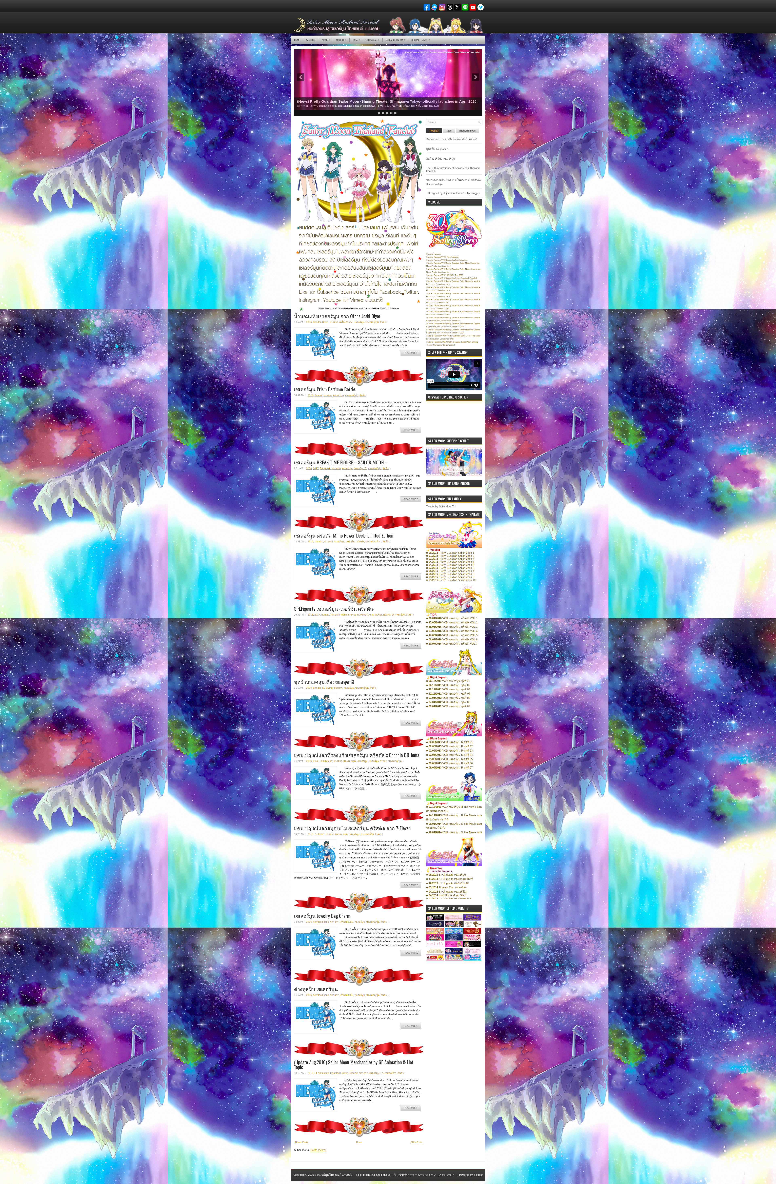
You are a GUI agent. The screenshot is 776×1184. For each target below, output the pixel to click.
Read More (411, 353)
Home (297, 40)
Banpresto (325, 468)
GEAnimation (321, 1073)
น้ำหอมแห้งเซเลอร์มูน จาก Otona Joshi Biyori (338, 315)
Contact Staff (420, 40)
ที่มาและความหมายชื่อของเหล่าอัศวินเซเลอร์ (451, 139)
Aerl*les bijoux (321, 921)
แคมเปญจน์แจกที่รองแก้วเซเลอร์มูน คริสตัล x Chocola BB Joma (356, 754)
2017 (316, 468)
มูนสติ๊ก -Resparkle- (437, 149)
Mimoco (318, 541)
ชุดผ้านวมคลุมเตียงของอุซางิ (324, 681)
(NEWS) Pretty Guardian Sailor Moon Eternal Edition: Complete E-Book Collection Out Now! (376, 101)
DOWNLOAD (373, 40)
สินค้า (383, 322)
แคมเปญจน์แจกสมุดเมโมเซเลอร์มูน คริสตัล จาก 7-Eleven (352, 828)
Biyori (325, 322)
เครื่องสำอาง (345, 322)
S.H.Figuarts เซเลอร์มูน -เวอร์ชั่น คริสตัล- (334, 608)
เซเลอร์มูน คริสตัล (355, 541)
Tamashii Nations (339, 614)
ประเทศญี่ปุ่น (372, 322)
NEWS (326, 40)
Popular (434, 130)
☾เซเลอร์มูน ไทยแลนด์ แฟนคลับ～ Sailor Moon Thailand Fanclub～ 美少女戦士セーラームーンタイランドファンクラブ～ (386, 1174)
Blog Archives (467, 130)
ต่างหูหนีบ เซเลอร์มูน (316, 988)
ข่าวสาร (334, 322)
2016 (309, 322)
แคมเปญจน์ (349, 761)
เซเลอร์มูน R (360, 468)
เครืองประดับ (346, 921)
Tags (449, 130)
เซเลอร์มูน (359, 322)
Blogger (475, 193)
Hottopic (353, 1073)
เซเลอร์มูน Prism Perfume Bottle (324, 389)
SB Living (327, 687)
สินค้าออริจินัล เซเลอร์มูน (440, 158)
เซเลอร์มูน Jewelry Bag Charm (322, 915)
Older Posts (416, 1142)
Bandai (317, 322)
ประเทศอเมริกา (373, 541)
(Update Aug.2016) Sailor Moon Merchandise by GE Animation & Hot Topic (353, 1064)
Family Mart (326, 761)
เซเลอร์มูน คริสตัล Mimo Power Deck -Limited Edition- (344, 535)
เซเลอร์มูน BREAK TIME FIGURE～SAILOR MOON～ (341, 462)
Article (341, 40)
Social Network (396, 40)
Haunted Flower (339, 1073)
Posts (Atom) (318, 1149)
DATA (356, 40)
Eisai (315, 761)
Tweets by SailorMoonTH (440, 506)
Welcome (311, 40)
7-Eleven (319, 834)
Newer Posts (301, 1142)
